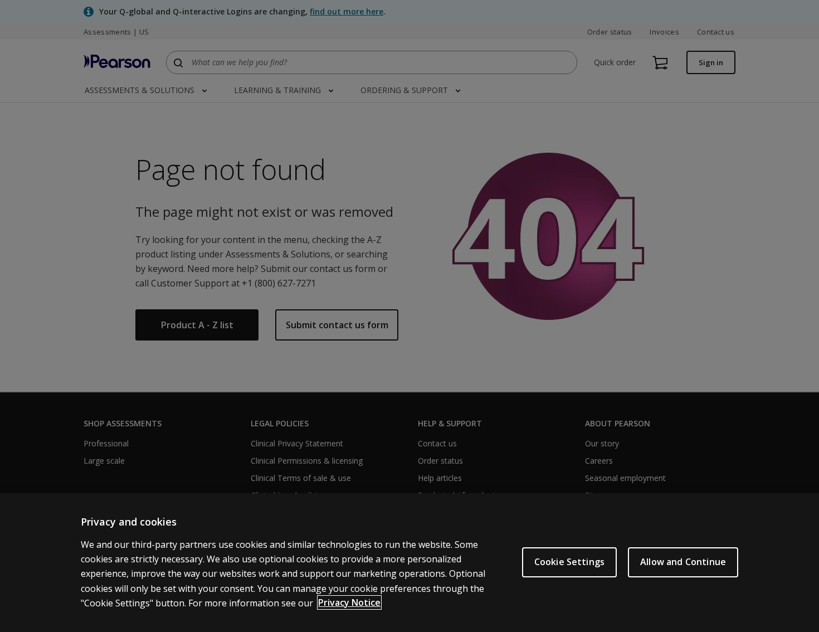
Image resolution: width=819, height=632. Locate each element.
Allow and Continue (683, 562)
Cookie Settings (569, 562)
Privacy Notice (349, 602)
